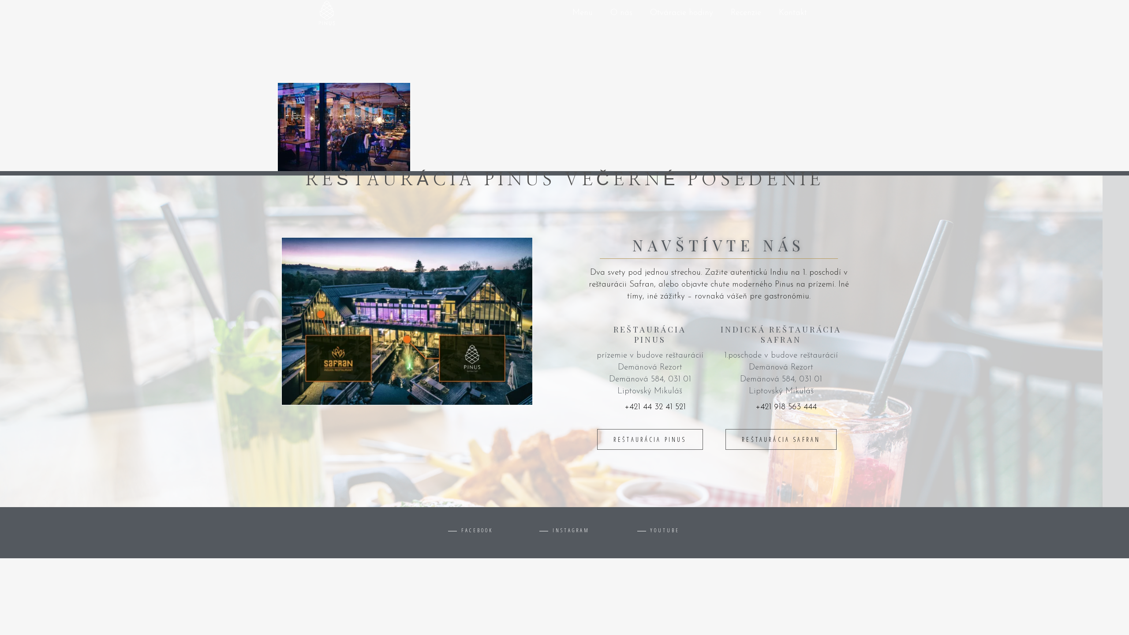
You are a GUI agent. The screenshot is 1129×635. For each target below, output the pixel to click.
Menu (582, 13)
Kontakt (793, 13)
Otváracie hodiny (681, 13)
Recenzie (746, 13)
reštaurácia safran (781, 439)
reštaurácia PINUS (650, 439)
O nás (621, 13)
